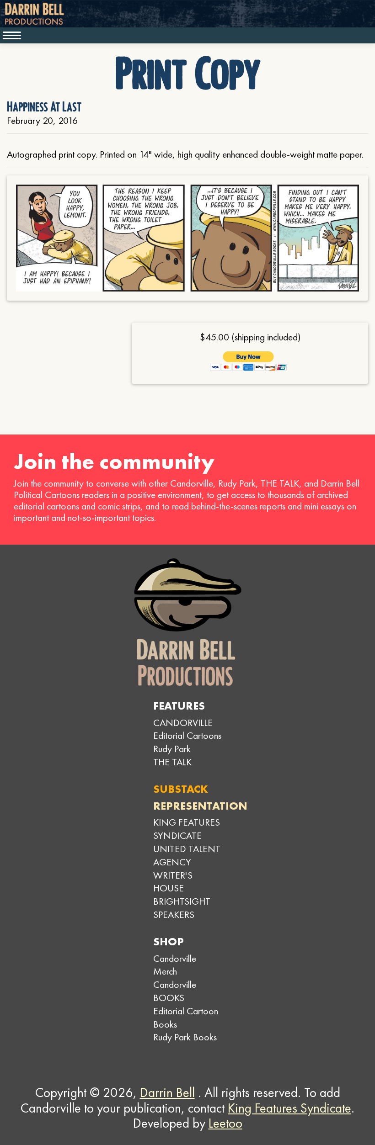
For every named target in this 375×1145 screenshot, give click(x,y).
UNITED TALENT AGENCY (186, 855)
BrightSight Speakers (181, 908)
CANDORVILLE (183, 722)
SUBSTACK (180, 789)
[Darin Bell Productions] (187, 622)
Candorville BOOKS (174, 991)
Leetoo (225, 1123)
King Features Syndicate (289, 1108)
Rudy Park (172, 748)
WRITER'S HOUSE (173, 882)
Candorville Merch (174, 965)
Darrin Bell (167, 1092)
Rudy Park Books (185, 1037)
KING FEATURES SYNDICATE (186, 829)
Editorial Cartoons (187, 735)
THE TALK (172, 762)
